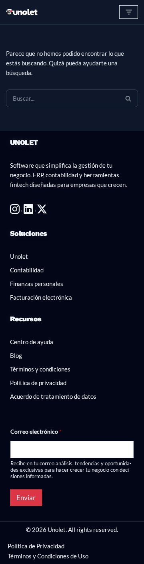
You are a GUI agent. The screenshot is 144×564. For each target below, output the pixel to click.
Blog (16, 355)
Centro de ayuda (31, 341)
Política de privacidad (38, 382)
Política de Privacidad (36, 546)
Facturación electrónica (41, 297)
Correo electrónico (36, 431)
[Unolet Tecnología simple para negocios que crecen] (22, 12)
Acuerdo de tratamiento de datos (53, 396)
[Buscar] (128, 98)
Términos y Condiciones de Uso (48, 556)
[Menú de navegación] (128, 12)
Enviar (26, 497)
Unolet (19, 256)
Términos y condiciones (40, 369)
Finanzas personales (36, 283)
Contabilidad (27, 270)
